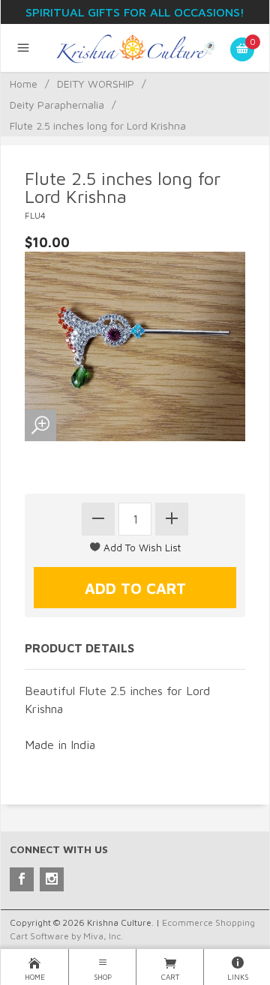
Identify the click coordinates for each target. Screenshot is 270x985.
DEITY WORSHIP (95, 83)
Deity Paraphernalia (57, 104)
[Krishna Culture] (135, 48)
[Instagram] (52, 879)
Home (24, 83)
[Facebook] (22, 879)
